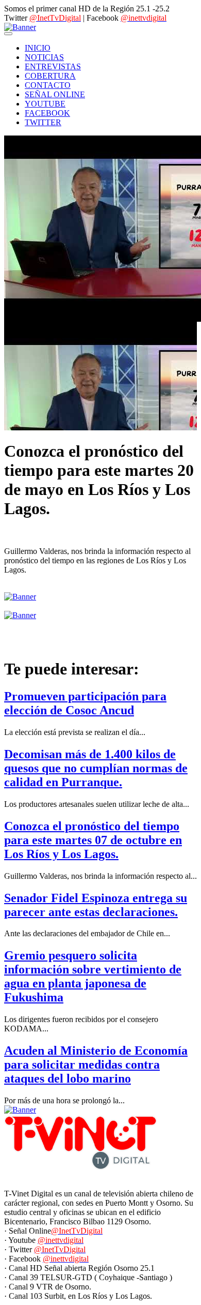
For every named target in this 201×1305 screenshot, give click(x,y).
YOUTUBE (45, 103)
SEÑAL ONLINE (55, 94)
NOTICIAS (44, 57)
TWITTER (43, 122)
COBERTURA (50, 75)
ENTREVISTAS (53, 66)
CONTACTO (48, 85)
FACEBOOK (47, 113)
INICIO (38, 47)
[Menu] (8, 33)
